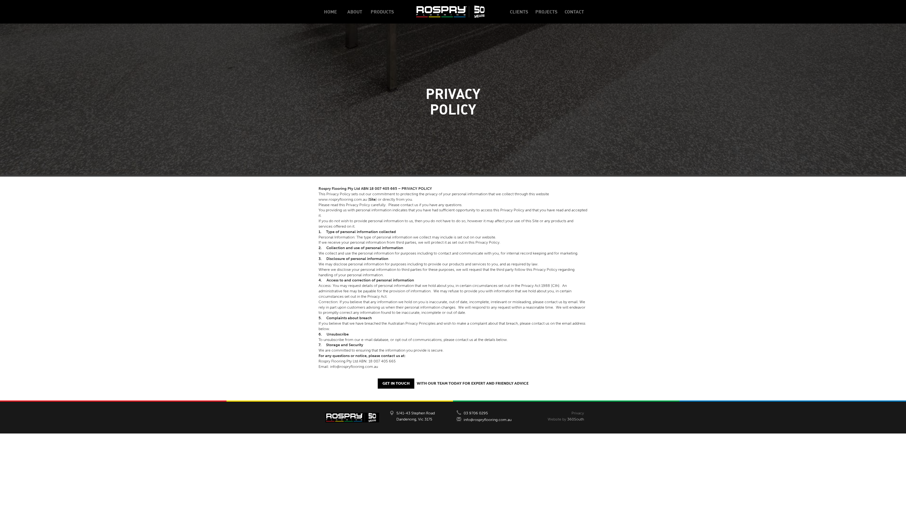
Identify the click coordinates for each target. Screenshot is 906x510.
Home (330, 12)
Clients (519, 12)
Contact (574, 12)
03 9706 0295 (476, 413)
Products (382, 12)
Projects (546, 12)
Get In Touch (396, 383)
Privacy (577, 413)
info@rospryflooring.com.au (488, 419)
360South (575, 419)
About (354, 12)
